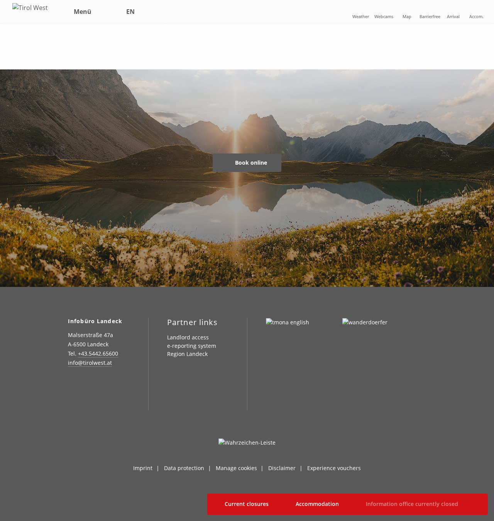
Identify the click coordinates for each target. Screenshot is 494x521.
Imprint (142, 468)
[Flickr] (111, 385)
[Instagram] (72, 385)
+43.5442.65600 (98, 353)
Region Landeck (187, 353)
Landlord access (188, 337)
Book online (250, 162)
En (130, 11)
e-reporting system (191, 345)
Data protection (184, 468)
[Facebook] (92, 385)
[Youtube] (72, 402)
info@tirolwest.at (90, 362)
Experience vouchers (334, 468)
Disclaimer (282, 468)
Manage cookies (236, 468)
